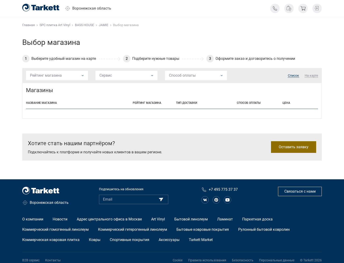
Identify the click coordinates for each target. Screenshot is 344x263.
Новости (60, 219)
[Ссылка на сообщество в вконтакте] (205, 200)
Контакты (53, 260)
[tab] (293, 75)
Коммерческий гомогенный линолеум (55, 229)
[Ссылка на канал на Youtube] (227, 200)
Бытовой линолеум (191, 219)
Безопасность (242, 260)
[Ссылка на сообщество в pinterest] (216, 200)
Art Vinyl (158, 219)
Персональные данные (276, 260)
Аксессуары (169, 240)
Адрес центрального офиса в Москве (109, 219)
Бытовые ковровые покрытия (202, 229)
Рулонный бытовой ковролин (264, 229)
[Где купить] (289, 8)
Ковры (94, 240)
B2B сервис (31, 260)
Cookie (178, 260)
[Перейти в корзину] (303, 8)
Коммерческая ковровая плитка (51, 240)
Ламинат (225, 219)
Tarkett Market (201, 240)
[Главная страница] (40, 7)
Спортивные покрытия (129, 240)
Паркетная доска (257, 219)
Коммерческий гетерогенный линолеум (132, 229)
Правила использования (207, 260)
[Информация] (275, 8)
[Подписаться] (161, 199)
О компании (32, 219)
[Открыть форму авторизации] (317, 8)
